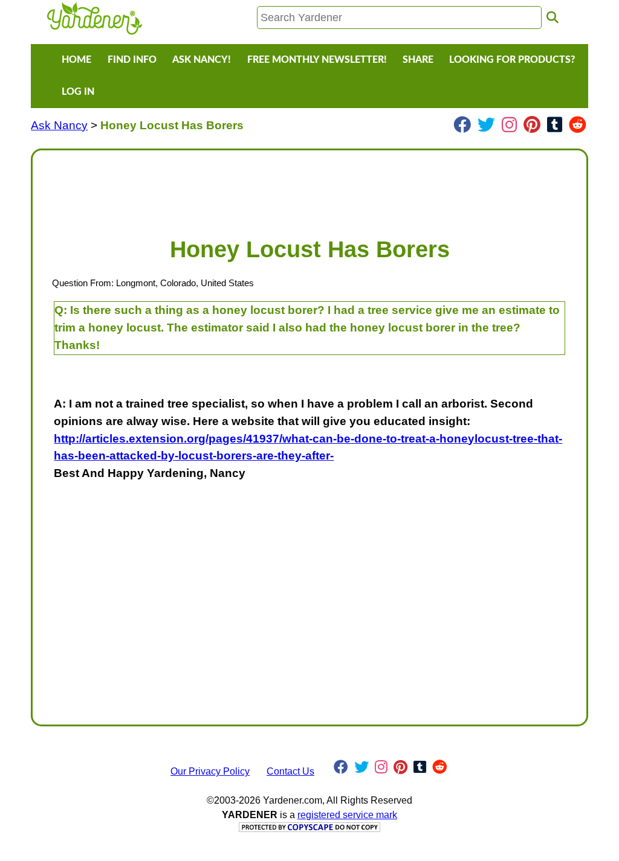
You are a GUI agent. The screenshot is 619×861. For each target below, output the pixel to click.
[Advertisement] (309, 187)
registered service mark (347, 815)
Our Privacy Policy (210, 771)
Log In (78, 92)
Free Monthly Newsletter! (317, 60)
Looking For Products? (512, 60)
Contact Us (290, 771)
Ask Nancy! (201, 60)
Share (418, 60)
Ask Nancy (59, 125)
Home (76, 60)
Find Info (132, 60)
